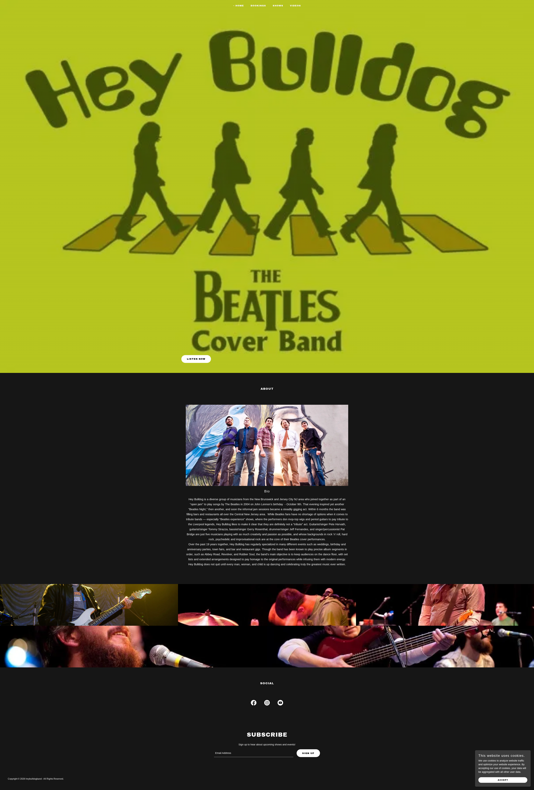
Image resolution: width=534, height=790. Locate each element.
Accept (503, 780)
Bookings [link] (258, 5)
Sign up (308, 753)
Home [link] (239, 5)
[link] (253, 703)
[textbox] (253, 753)
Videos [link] (295, 5)
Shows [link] (278, 5)
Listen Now (196, 359)
